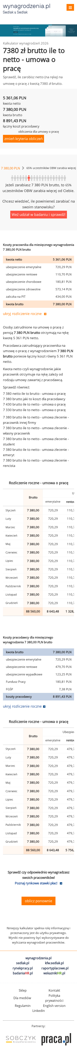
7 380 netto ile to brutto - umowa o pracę (34, 393)
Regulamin (23, 1006)
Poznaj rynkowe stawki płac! (36, 883)
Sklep (23, 990)
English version (54, 1006)
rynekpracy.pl (23, 968)
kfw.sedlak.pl (54, 963)
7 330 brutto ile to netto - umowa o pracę (34, 410)
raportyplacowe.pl (55, 968)
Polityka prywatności (54, 998)
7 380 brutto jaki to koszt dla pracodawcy (34, 399)
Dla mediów (22, 998)
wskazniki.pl (54, 973)
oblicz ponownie (38, 900)
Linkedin (38, 1010)
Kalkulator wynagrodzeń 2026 (26, 43)
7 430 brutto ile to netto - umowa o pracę (34, 404)
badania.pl (23, 973)
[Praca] (56, 1039)
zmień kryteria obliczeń (23, 138)
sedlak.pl (22, 963)
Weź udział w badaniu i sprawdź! (39, 214)
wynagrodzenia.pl (38, 958)
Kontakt (54, 990)
